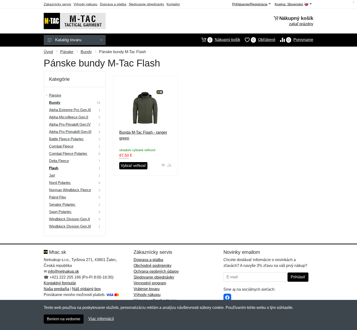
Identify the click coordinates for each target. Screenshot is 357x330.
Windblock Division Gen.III (70, 226)
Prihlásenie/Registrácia (249, 4)
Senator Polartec (62, 204)
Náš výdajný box (86, 289)
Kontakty (173, 4)
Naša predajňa (56, 289)
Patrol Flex (57, 197)
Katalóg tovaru (68, 40)
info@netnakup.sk (63, 271)
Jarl (52, 175)
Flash (53, 168)
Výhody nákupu (85, 4)
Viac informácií (101, 319)
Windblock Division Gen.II (69, 219)
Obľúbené (263, 40)
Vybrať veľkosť (133, 166)
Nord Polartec (60, 183)
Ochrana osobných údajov (156, 271)
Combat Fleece (61, 146)
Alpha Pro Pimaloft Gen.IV (70, 124)
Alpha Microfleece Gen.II (68, 117)
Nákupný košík (224, 40)
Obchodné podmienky (152, 266)
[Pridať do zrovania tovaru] (169, 165)
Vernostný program (150, 283)
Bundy (86, 52)
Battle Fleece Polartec (66, 139)
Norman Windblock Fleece (70, 190)
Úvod (48, 52)
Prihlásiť (298, 277)
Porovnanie (300, 40)
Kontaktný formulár (60, 283)
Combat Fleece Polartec (68, 153)
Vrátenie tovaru (147, 289)
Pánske (66, 52)
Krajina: (289, 4)
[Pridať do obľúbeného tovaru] (163, 165)
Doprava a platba (113, 4)
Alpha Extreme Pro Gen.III (70, 110)
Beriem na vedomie (63, 319)
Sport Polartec (60, 212)
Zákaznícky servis (57, 4)
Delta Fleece (59, 161)
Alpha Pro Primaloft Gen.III (70, 132)
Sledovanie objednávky (146, 4)
